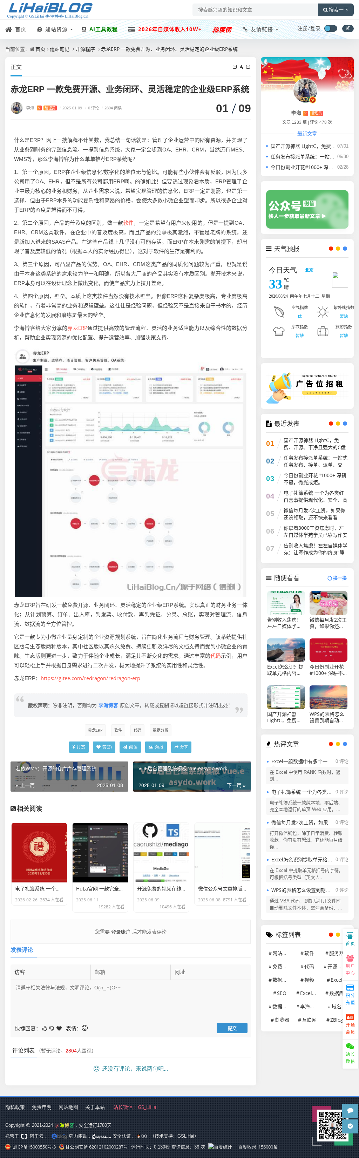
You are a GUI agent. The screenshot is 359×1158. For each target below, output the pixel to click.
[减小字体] (235, 66)
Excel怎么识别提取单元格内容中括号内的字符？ (285, 670)
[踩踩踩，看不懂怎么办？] (52, 1027)
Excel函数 (310, 993)
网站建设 (282, 953)
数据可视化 (282, 1006)
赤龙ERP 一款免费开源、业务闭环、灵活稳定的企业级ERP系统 (169, 49)
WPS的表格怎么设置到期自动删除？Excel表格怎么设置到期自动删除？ (328, 717)
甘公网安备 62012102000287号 (96, 1147)
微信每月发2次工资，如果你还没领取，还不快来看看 (314, 514)
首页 (19, 29)
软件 (128, 222)
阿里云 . (37, 1136)
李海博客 (108, 705)
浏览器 (282, 1019)
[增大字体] (248, 66)
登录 (315, 28)
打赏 (80, 747)
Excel (337, 979)
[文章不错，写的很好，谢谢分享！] (45, 1027)
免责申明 (42, 1107)
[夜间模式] (330, 28)
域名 (336, 1006)
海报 (158, 747)
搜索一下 (338, 10)
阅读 (132, 747)
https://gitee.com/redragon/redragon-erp (90, 678)
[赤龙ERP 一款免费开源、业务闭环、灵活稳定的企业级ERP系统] (131, 470)
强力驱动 (78, 1136)
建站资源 (55, 29)
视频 (309, 979)
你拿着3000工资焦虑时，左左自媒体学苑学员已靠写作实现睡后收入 (315, 534)
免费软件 (282, 966)
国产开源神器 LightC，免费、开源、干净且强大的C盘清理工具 (315, 447)
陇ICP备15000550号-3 (34, 1147)
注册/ (304, 28)
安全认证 (121, 1136)
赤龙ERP (77, 327)
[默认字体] (242, 66)
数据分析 (160, 730)
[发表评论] (350, 1111)
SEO (281, 993)
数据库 (336, 993)
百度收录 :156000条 (258, 1147)
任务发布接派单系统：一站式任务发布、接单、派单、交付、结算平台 (315, 464)
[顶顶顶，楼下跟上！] (59, 1027)
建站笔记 (59, 49)
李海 (40, 107)
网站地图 (68, 1107)
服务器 (336, 953)
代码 (215, 655)
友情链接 (261, 29)
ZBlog (336, 1019)
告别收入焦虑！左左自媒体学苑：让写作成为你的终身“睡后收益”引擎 (315, 552)
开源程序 (85, 49)
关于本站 (95, 1107)
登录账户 (121, 931)
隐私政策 (15, 1107)
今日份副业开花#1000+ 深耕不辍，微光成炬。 (315, 479)
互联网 (309, 1019)
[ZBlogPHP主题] (222, 29)
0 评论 (92, 107)
